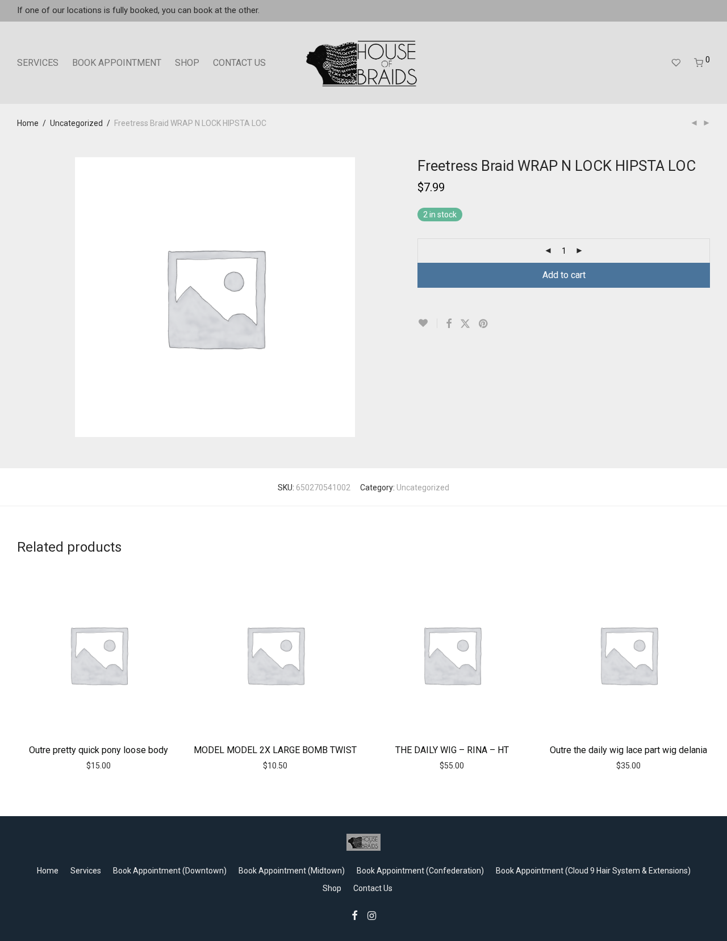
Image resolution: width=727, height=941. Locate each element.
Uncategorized (76, 123)
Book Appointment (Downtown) (170, 870)
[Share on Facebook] (449, 324)
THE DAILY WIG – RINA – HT (452, 750)
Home (28, 123)
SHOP (187, 62)
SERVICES (38, 62)
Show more (122, 765)
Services (85, 870)
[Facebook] (354, 914)
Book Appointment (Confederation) (420, 870)
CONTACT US (239, 62)
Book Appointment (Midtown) (292, 870)
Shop (332, 888)
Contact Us (372, 888)
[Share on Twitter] (465, 324)
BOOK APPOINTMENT (116, 62)
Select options (427, 765)
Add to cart (564, 275)
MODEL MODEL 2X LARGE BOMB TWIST (275, 750)
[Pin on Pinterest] (484, 324)
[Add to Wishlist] (427, 323)
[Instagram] (371, 914)
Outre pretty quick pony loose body (98, 750)
